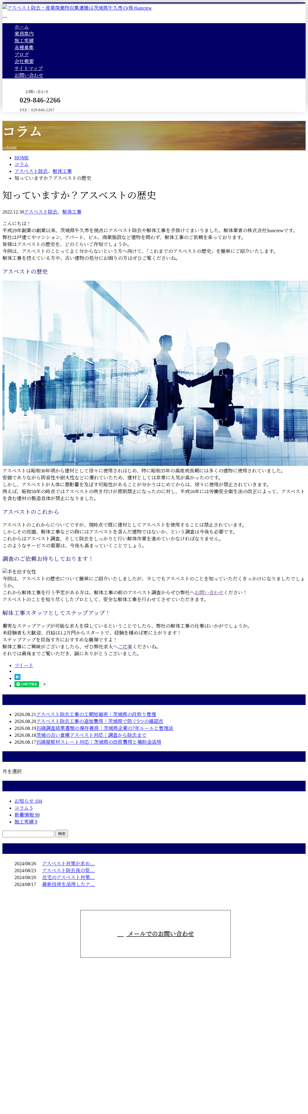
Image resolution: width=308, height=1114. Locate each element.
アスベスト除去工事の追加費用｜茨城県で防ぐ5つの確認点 (99, 721)
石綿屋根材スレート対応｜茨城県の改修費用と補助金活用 (98, 742)
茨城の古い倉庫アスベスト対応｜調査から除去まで (91, 735)
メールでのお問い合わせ (160, 934)
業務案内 (24, 33)
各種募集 (24, 47)
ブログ (21, 54)
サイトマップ (28, 68)
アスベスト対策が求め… (68, 863)
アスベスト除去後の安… (68, 870)
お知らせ (28, 801)
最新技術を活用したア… (68, 884)
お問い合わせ (28, 75)
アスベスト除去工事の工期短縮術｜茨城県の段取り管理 (96, 714)
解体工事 (62, 171)
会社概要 (24, 61)
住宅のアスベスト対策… (68, 877)
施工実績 (24, 40)
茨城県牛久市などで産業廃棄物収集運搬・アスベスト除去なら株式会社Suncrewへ (266, 953)
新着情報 (27, 814)
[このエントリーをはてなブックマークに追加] (17, 678)
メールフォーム (23, 115)
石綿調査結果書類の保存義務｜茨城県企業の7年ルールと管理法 (104, 728)
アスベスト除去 (31, 171)
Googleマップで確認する (30, 1064)
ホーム (21, 26)
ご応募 (125, 646)
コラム (23, 808)
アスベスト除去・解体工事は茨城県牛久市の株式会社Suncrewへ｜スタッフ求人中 (90, 1095)
